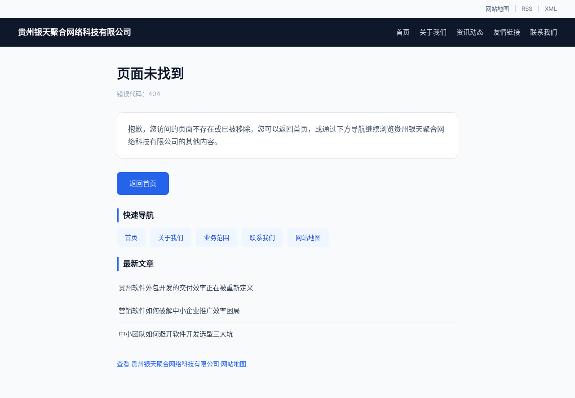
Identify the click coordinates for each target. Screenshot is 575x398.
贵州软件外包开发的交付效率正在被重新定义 (186, 287)
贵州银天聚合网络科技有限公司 (74, 32)
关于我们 (433, 32)
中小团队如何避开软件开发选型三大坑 (176, 334)
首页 (403, 32)
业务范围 (216, 237)
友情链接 (506, 32)
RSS (527, 8)
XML (551, 8)
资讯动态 (469, 32)
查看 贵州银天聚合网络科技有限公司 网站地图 (181, 363)
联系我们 (543, 32)
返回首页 (142, 183)
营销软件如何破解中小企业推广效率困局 (179, 310)
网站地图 (497, 8)
